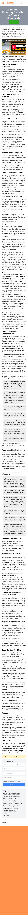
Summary (5, 813)
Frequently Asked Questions (10, 808)
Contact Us (6, 815)
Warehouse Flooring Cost (10, 798)
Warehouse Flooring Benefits (11, 806)
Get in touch (14, 22)
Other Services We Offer (9, 810)
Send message (14, 785)
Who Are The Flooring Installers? (11, 793)
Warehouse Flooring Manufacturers (12, 803)
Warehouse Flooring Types (10, 801)
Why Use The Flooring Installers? (12, 796)
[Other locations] (21, 3)
